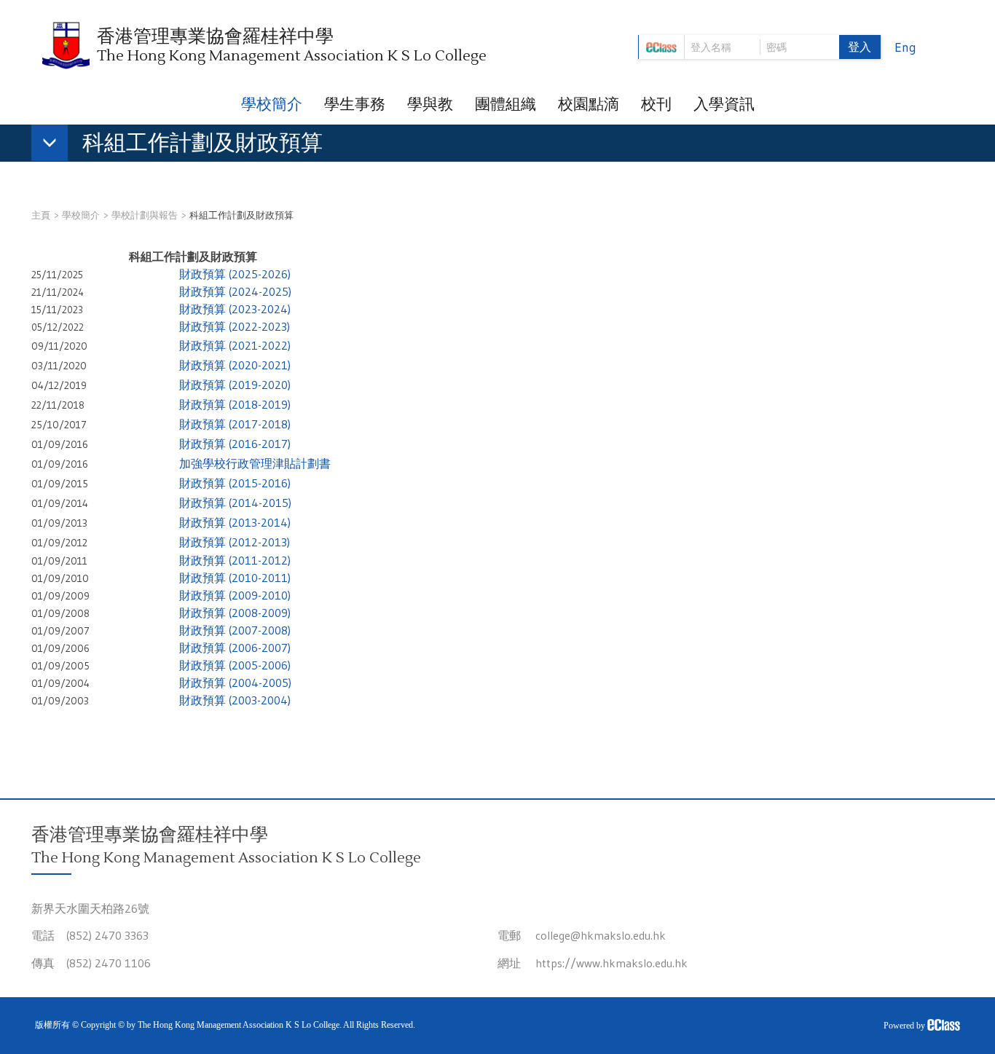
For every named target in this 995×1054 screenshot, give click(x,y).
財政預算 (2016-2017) (235, 443)
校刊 (656, 104)
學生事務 (354, 104)
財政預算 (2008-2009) (235, 612)
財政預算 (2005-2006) (235, 665)
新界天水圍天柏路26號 (90, 908)
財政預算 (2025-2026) (235, 274)
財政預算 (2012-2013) (234, 542)
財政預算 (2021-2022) (235, 345)
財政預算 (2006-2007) (235, 647)
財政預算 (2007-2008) (235, 630)
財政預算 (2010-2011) (235, 577)
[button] (184, 145)
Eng (905, 47)
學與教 (430, 104)
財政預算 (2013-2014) (235, 522)
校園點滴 (588, 104)
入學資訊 (724, 104)
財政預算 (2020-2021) (235, 365)
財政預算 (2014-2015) (235, 502)
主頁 (40, 215)
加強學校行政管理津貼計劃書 (255, 463)
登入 (859, 46)
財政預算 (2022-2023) (234, 326)
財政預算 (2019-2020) (235, 384)
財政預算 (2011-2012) (235, 560)
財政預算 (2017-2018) (235, 424)
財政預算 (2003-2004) (235, 700)
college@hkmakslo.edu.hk (600, 935)
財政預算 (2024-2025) (235, 291)
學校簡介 (271, 104)
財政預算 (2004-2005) (235, 682)
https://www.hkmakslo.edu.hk (611, 963)
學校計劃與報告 (144, 215)
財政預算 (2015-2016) (235, 483)
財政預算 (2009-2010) (235, 595)
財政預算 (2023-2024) (235, 309)
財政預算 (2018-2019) (235, 404)
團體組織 (505, 104)
